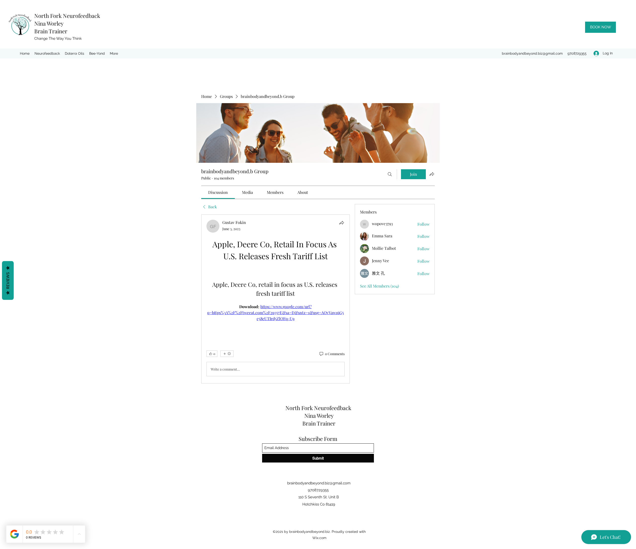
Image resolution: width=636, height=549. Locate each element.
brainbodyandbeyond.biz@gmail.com (532, 53)
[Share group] (432, 174)
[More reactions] (227, 353)
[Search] (390, 174)
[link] (218, 192)
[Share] (342, 223)
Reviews (8, 280)
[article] (275, 298)
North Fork (48, 15)
